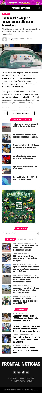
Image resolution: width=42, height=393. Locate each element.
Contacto (30, 381)
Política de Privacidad (18, 381)
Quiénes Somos (12, 378)
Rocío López (15, 40)
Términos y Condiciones (27, 378)
